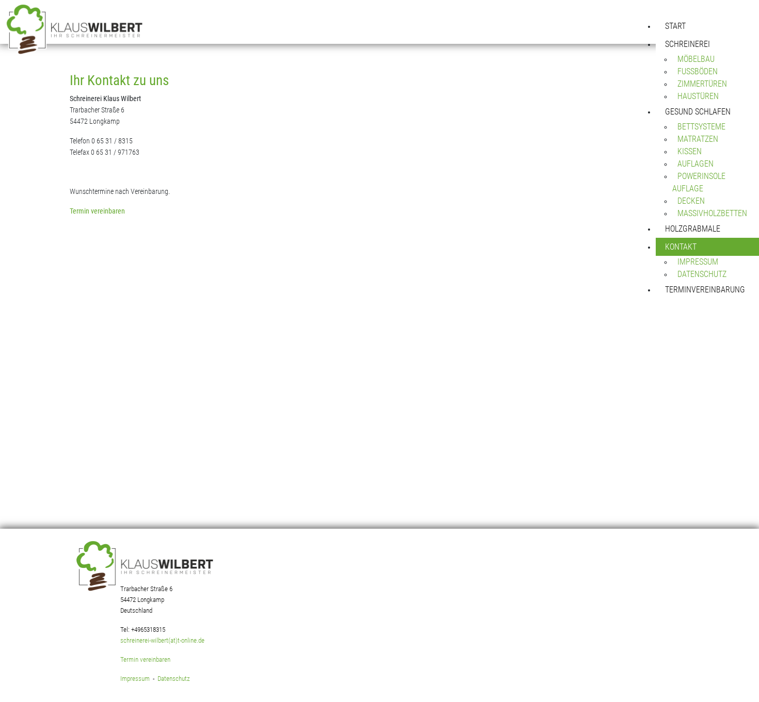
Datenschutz (173, 678)
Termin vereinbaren (97, 211)
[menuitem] (707, 26)
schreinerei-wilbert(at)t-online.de (162, 640)
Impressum (135, 678)
